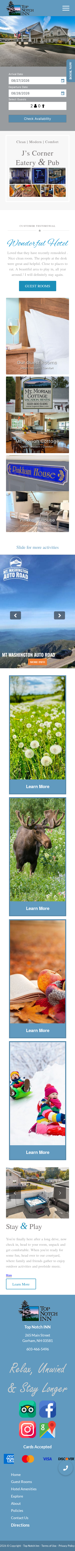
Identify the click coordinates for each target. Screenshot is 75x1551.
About (16, 1503)
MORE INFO (37, 662)
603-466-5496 (37, 1349)
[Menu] (63, 8)
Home (16, 1474)
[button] (65, 1468)
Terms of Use (48, 1545)
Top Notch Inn (31, 1545)
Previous (15, 1193)
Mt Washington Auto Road (37, 611)
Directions (20, 1525)
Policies (17, 1510)
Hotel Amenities (24, 1489)
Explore (17, 1496)
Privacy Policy (67, 1545)
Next (60, 1193)
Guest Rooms (21, 1481)
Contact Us (19, 1517)
